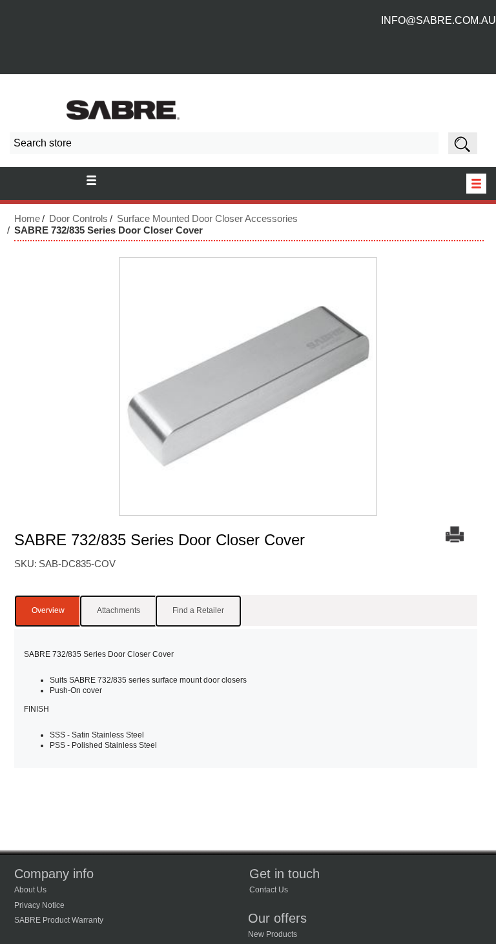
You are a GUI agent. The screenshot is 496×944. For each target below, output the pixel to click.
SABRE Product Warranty (58, 920)
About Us (30, 889)
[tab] (48, 611)
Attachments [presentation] (118, 610)
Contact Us (268, 889)
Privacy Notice (39, 905)
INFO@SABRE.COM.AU (438, 20)
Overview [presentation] (48, 610)
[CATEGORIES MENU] (476, 184)
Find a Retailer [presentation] (198, 610)
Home (27, 218)
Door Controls (78, 218)
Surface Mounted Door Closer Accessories (207, 218)
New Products (272, 934)
